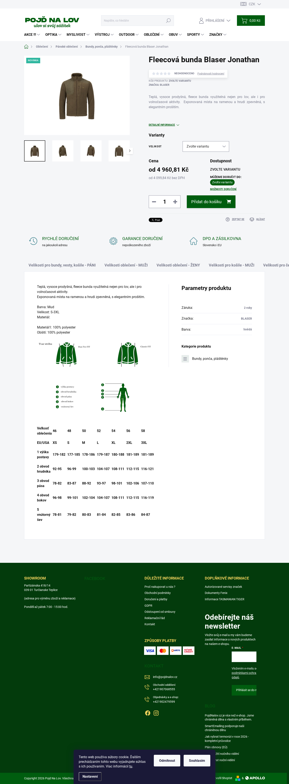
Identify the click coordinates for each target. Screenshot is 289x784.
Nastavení (90, 776)
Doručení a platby (155, 599)
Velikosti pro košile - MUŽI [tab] (231, 265)
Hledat (168, 20)
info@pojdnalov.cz (165, 677)
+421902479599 (166, 699)
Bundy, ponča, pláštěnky (210, 359)
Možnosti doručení (223, 189)
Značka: (159, 84)
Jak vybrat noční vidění (220, 760)
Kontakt (149, 624)
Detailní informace (162, 124)
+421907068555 (164, 687)
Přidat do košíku (206, 201)
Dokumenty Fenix (216, 593)
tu (130, 766)
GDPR (148, 605)
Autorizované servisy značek (223, 586)
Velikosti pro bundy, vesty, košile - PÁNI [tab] (62, 265)
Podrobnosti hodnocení (210, 73)
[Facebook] (147, 712)
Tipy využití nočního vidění (222, 753)
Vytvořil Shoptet (221, 778)
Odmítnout (167, 761)
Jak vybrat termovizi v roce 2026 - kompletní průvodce (227, 739)
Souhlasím (197, 761)
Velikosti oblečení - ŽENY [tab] (178, 265)
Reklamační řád (154, 618)
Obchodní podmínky (157, 593)
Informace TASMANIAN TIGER (224, 599)
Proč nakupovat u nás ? (159, 586)
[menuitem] (32, 34)
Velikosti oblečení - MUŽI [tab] (126, 265)
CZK (252, 4)
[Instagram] (156, 712)
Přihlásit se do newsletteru (253, 690)
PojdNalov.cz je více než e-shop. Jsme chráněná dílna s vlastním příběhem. (229, 717)
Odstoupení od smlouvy (159, 611)
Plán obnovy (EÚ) (216, 747)
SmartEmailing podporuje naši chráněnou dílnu (224, 728)
